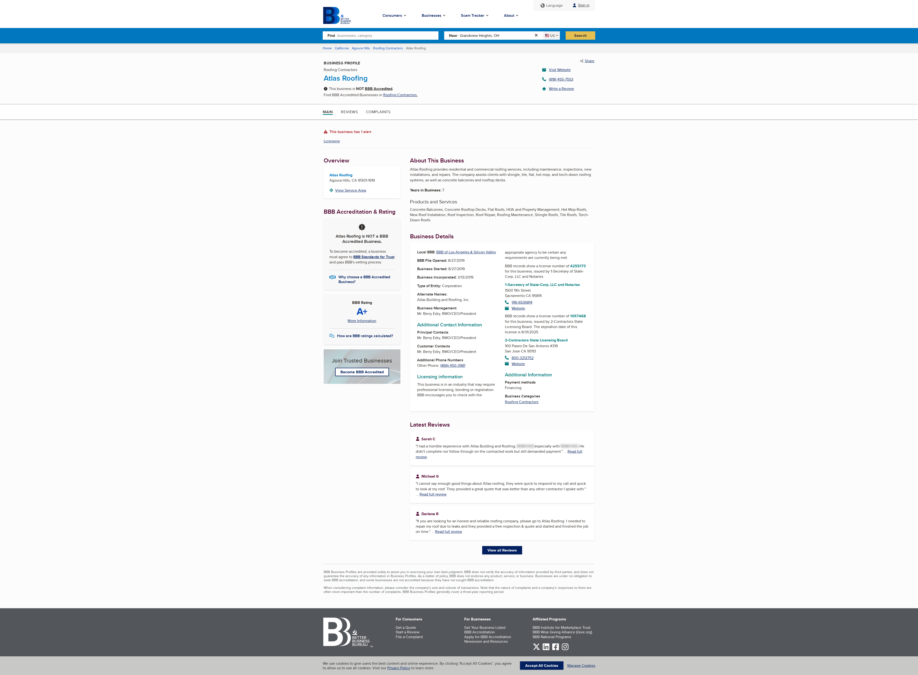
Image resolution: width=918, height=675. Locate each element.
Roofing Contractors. (400, 95)
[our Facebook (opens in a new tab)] (555, 649)
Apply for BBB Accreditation (487, 637)
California (342, 48)
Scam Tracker (472, 15)
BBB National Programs (552, 637)
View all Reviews (502, 550)
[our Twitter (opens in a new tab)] (536, 649)
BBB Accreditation (479, 632)
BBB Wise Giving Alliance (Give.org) (562, 632)
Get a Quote (406, 627)
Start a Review (408, 632)
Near (453, 35)
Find (331, 35)
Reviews (349, 112)
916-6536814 (522, 302)
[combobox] (387, 35)
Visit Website (560, 69)
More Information (362, 321)
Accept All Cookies (541, 665)
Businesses (431, 15)
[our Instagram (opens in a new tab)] (565, 649)
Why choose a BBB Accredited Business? (364, 279)
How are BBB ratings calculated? (365, 336)
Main (328, 112)
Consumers (392, 15)
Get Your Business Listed (484, 627)
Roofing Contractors (388, 48)
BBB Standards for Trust (373, 257)
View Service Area (350, 190)
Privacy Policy (398, 668)
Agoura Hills (361, 48)
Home (327, 48)
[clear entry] (537, 35)
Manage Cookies (581, 665)
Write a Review (561, 88)
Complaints (378, 112)
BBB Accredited (378, 88)
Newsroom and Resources (486, 641)
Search (580, 35)
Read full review (433, 494)
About (509, 15)
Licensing (332, 141)
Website (518, 308)
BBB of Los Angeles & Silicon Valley (466, 252)
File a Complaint (409, 637)
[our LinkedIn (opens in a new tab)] (546, 649)
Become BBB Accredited (362, 372)
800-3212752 (523, 358)
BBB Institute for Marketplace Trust (561, 627)
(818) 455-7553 (561, 79)
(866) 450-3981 (452, 365)
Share (589, 61)
